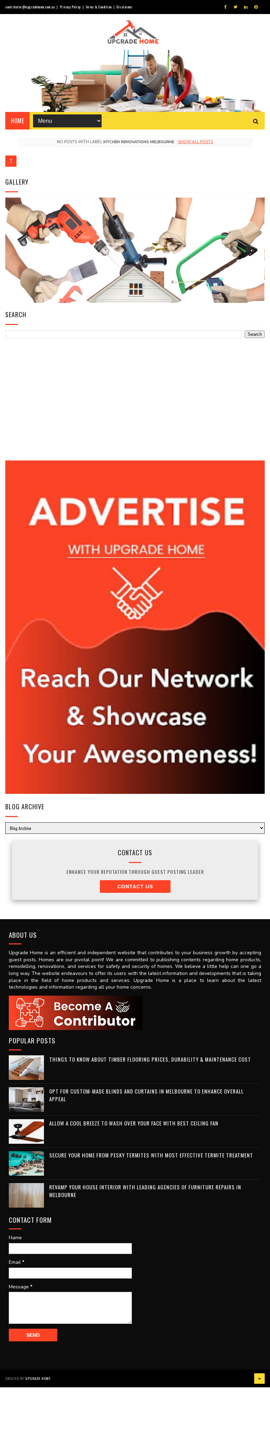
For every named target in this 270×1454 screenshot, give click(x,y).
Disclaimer (124, 6)
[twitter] (235, 7)
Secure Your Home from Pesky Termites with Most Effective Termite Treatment (151, 1155)
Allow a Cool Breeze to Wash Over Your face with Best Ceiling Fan (133, 1123)
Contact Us (135, 886)
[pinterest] (256, 7)
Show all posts (195, 142)
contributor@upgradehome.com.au (30, 6)
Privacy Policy (70, 6)
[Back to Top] (259, 1378)
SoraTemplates (43, 1361)
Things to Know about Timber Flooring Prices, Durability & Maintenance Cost (150, 1059)
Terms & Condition (98, 6)
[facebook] (225, 7)
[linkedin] (246, 7)
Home (17, 121)
